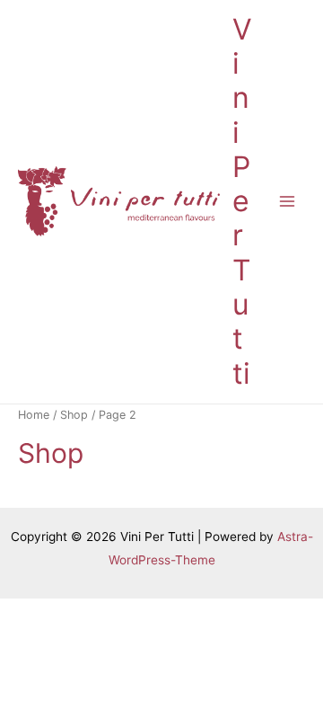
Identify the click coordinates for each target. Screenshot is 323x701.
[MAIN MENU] (287, 201)
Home (33, 414)
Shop (74, 414)
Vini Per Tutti (242, 201)
